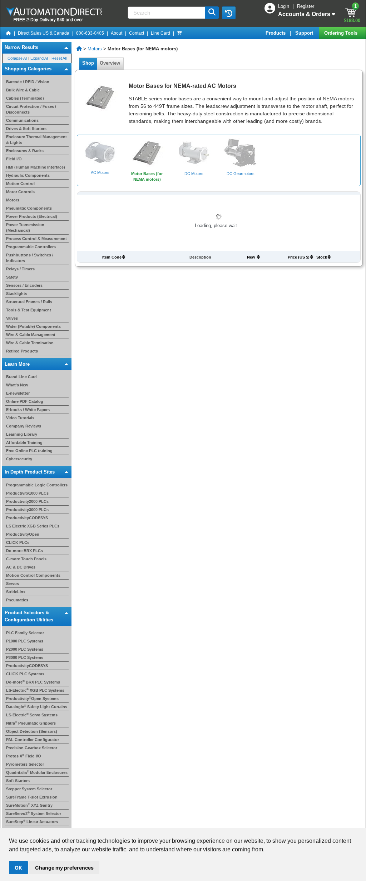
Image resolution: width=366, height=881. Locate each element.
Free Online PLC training (29, 451)
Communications (22, 120)
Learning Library (21, 434)
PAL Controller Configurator (32, 739)
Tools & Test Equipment (28, 310)
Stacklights (16, 293)
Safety (12, 277)
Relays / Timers (20, 269)
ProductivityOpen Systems (32, 698)
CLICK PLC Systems (25, 674)
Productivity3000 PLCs (27, 509)
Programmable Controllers (31, 247)
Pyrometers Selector (25, 764)
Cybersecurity (19, 459)
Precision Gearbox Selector (31, 748)
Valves (12, 318)
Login (284, 6)
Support (305, 33)
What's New (17, 385)
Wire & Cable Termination (30, 343)
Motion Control (20, 183)
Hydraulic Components (28, 175)
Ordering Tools (341, 33)
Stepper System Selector (29, 789)
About (116, 33)
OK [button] (18, 868)
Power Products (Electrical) (31, 216)
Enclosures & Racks (25, 151)
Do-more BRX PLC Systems (33, 682)
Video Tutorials (20, 418)
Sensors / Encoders (24, 285)
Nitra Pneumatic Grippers (31, 723)
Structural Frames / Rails (29, 302)
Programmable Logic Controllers (37, 485)
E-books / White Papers (28, 409)
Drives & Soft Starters (26, 128)
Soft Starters (18, 781)
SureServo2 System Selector (33, 813)
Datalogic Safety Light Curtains (36, 707)
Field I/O (14, 159)
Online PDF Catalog (24, 401)
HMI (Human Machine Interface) (35, 167)
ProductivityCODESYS (27, 518)
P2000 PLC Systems (24, 649)
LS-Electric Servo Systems (32, 715)
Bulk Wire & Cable (23, 90)
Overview (110, 63)
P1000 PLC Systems (24, 641)
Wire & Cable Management (30, 334)
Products (276, 33)
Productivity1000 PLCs (27, 493)
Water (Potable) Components (33, 326)
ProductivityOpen (22, 534)
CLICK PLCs (17, 542)
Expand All (39, 58)
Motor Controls (20, 192)
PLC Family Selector (25, 633)
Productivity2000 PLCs (27, 501)
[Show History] (229, 12)
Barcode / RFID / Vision (27, 82)
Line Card (160, 33)
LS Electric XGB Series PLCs (32, 526)
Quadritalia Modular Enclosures (37, 772)
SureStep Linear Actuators (32, 822)
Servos (12, 583)
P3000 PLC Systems (24, 657)
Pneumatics (17, 600)
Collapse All (17, 58)
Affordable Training (24, 442)
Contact (136, 33)
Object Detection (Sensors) (31, 731)
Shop (88, 63)
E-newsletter (18, 393)
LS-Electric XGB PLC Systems (35, 690)
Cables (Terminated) (25, 98)
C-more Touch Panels (26, 559)
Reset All (58, 58)
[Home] (8, 33)
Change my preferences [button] (64, 868)
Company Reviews (23, 426)
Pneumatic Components (29, 208)
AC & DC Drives (20, 567)
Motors (12, 200)
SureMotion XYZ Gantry (29, 805)
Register (305, 6)
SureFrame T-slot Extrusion (32, 797)
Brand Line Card (21, 377)
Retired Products (22, 351)
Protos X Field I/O (23, 756)
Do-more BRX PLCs (24, 551)
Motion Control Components (33, 575)
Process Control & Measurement (36, 238)
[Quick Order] (179, 33)
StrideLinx (15, 592)
